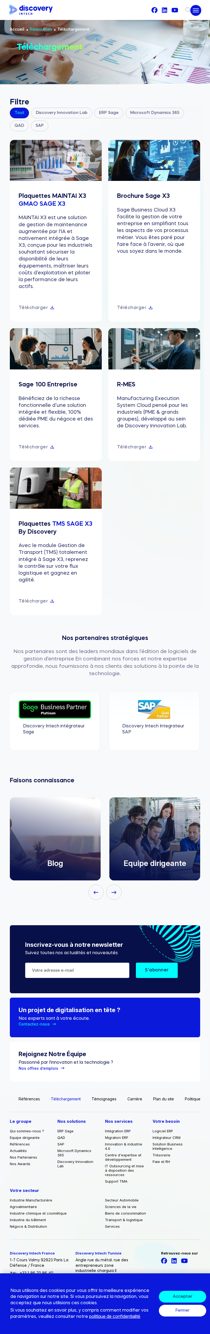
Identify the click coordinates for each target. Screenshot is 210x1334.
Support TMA (116, 1181)
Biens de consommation (125, 1213)
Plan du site (163, 1099)
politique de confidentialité (114, 1316)
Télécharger (33, 308)
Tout (19, 113)
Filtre (20, 102)
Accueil (17, 29)
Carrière (134, 1099)
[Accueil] (30, 10)
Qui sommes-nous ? (27, 1131)
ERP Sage (109, 113)
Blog (55, 863)
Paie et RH (161, 1161)
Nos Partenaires (23, 1157)
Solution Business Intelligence (168, 1146)
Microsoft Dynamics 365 (154, 113)
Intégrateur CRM (166, 1137)
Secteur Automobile (122, 1200)
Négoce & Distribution (28, 1226)
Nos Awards (20, 1164)
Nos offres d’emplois (38, 1068)
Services (112, 1226)
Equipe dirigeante (155, 863)
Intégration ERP (118, 1131)
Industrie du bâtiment (28, 1220)
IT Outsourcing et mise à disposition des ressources (124, 1170)
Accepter (182, 1297)
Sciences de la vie (120, 1206)
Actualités (18, 1150)
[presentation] (96, 892)
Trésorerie (161, 1155)
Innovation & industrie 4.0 (123, 1146)
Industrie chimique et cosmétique (38, 1213)
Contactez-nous (34, 1024)
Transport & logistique (124, 1220)
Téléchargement (73, 29)
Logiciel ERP (163, 1131)
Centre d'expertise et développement (123, 1157)
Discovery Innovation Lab (62, 113)
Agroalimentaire (23, 1206)
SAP (40, 126)
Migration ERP (116, 1137)
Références (29, 1099)
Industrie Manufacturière (31, 1200)
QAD (19, 126)
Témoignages (104, 1099)
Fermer (182, 1311)
